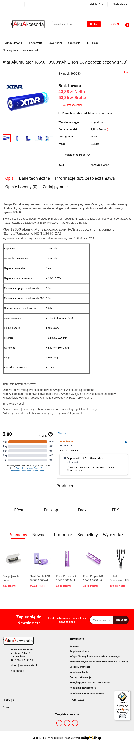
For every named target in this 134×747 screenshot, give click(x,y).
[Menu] (128, 692)
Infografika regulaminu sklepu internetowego (95, 656)
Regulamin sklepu (80, 651)
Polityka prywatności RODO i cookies (90, 682)
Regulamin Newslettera (83, 687)
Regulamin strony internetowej (87, 692)
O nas (6, 707)
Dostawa (74, 646)
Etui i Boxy (91, 43)
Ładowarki (35, 43)
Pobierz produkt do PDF (77, 154)
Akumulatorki (14, 43)
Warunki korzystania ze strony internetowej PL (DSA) (99, 661)
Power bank (55, 43)
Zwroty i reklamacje (80, 677)
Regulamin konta (79, 672)
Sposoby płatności (80, 666)
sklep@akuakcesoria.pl (24, 665)
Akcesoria (74, 43)
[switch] (122, 716)
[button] (77, 638)
